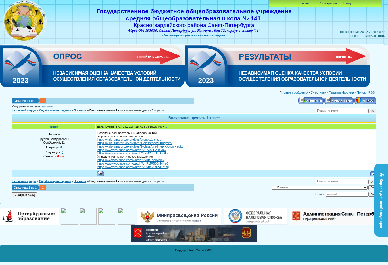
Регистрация (328, 3)
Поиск (361, 92)
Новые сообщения (294, 92)
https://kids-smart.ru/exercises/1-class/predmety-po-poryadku (140, 146)
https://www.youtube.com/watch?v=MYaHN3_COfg (132, 153)
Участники (318, 92)
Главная (306, 3)
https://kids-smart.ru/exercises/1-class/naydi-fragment (134, 143)
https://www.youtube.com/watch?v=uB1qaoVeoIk (130, 160)
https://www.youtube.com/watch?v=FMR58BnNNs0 (132, 163)
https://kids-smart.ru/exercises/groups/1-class (129, 139)
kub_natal (47, 106)
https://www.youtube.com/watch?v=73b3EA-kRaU (131, 150)
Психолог (80, 110)
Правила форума (341, 92)
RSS (371, 92)
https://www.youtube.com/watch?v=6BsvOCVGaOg (133, 167)
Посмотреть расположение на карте (194, 35)
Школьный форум (24, 110)
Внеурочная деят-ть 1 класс (107, 110)
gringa (53, 126)
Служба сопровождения (55, 110)
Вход (347, 3)
